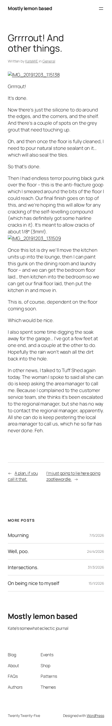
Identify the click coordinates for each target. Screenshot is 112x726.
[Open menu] (101, 8)
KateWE (31, 61)
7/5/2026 (96, 535)
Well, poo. (18, 551)
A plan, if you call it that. (23, 476)
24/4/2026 (95, 551)
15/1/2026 (96, 583)
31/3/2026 (96, 567)
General (48, 61)
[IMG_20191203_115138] (34, 74)
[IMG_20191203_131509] (34, 238)
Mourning (18, 535)
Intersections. (23, 567)
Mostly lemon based (30, 8)
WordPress (95, 715)
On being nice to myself (33, 583)
